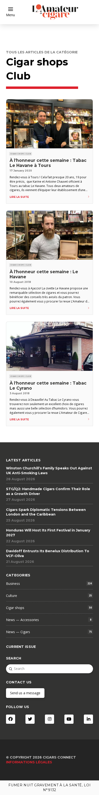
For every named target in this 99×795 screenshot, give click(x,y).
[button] (10, 12)
